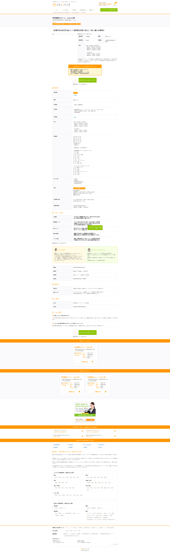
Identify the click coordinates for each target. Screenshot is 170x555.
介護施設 (75, 95)
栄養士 (88, 508)
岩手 (103, 482)
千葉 (67, 477)
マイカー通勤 (111, 513)
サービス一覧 (114, 544)
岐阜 (63, 482)
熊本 (59, 495)
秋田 (109, 482)
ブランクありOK (87, 444)
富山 (66, 487)
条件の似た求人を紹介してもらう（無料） (87, 81)
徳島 (112, 487)
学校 (56, 513)
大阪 (88, 477)
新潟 (56, 487)
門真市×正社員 (89, 436)
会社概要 (78, 533)
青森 (99, 482)
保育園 (61, 515)
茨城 (71, 477)
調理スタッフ (100, 508)
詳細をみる (85, 361)
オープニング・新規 (91, 513)
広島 (88, 487)
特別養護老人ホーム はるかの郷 (83, 347)
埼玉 (64, 477)
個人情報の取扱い (95, 533)
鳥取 (102, 487)
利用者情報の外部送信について (106, 533)
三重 (66, 482)
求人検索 (74, 10)
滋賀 (98, 477)
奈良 (102, 477)
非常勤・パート (63, 508)
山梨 (70, 487)
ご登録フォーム (102, 527)
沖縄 (81, 495)
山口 (95, 487)
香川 (109, 487)
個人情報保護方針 (85, 533)
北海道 (88, 482)
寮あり (105, 513)
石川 (63, 487)
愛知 (56, 482)
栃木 (74, 477)
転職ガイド (91, 10)
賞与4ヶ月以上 (99, 515)
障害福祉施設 (68, 513)
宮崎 (74, 495)
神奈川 (60, 477)
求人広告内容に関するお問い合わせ (71, 535)
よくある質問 (72, 533)
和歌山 (105, 477)
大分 (71, 495)
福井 (73, 487)
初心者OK (71, 444)
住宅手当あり (82, 188)
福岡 (56, 495)
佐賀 (78, 495)
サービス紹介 (65, 10)
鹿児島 (63, 495)
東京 (56, 477)
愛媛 (105, 487)
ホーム (57, 10)
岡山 (91, 487)
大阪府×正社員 (56, 436)
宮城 (92, 482)
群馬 (78, 477)
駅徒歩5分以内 (111, 519)
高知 (88, 489)
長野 (59, 487)
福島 (96, 482)
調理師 (85, 447)
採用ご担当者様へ (110, 527)
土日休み (111, 515)
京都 (95, 477)
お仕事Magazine (83, 10)
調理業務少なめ (98, 517)
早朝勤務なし (106, 517)
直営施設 (75, 92)
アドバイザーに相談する (108, 9)
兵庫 (91, 477)
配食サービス (61, 513)
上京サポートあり (90, 515)
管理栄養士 (93, 508)
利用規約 (65, 533)
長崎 (67, 495)
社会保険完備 (76, 188)
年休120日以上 (90, 517)
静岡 (59, 482)
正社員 (74, 117)
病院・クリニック (76, 513)
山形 (106, 482)
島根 (98, 487)
